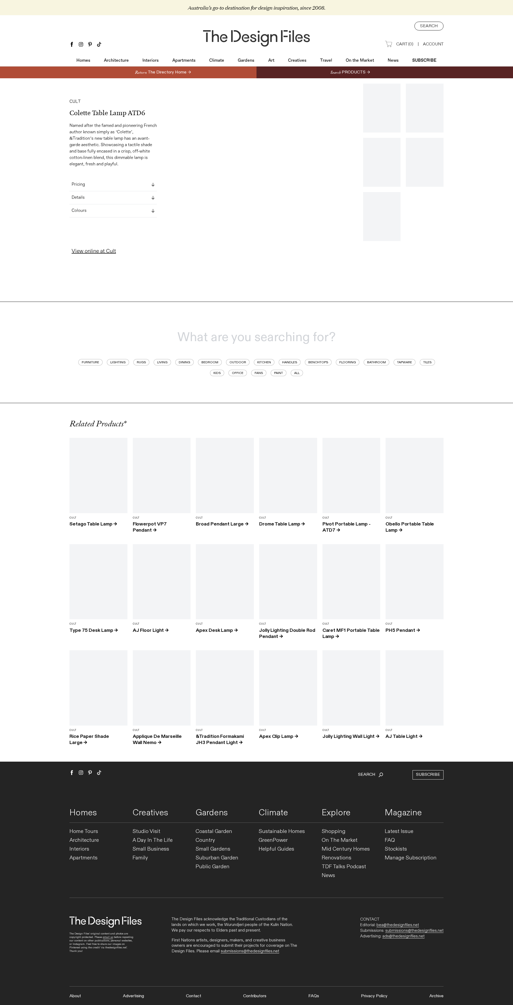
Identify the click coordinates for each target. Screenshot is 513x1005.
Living (162, 362)
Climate (216, 61)
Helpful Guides (276, 849)
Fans (259, 373)
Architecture (116, 61)
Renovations (336, 858)
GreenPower (273, 840)
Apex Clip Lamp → (278, 736)
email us (108, 937)
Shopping (333, 831)
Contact (193, 996)
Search (429, 26)
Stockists (396, 849)
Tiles (427, 362)
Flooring (347, 362)
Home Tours (83, 831)
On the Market (360, 61)
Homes (83, 61)
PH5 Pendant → (403, 630)
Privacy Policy (374, 996)
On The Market (339, 840)
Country (205, 840)
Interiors (150, 61)
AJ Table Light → (404, 736)
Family (140, 858)
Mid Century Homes (346, 849)
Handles (289, 362)
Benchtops (318, 362)
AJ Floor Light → (151, 630)
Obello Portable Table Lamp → (410, 527)
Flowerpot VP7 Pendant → (150, 527)
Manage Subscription (411, 858)
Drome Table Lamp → (282, 524)
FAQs (313, 996)
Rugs (141, 362)
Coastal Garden (214, 831)
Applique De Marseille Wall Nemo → (157, 739)
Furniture (90, 362)
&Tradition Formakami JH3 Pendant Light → (220, 739)
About (75, 996)
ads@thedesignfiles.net (403, 936)
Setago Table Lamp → (93, 524)
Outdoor (238, 362)
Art (271, 61)
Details (78, 198)
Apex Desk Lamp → (217, 630)
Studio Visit (146, 831)
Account (433, 44)
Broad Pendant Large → (222, 524)
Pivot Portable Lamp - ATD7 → (346, 527)
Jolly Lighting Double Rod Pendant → (287, 633)
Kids (217, 373)
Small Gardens (213, 849)
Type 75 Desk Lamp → (93, 630)
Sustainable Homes (282, 831)
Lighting (118, 362)
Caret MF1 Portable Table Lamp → (351, 633)
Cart (404, 44)
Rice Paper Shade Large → (89, 739)
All (297, 373)
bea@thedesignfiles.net (397, 925)
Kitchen (264, 362)
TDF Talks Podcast (344, 866)
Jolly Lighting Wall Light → (351, 736)
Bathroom (376, 362)
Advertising (133, 996)
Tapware (404, 362)
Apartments (184, 61)
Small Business (151, 849)
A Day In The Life (153, 840)
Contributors (254, 996)
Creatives (297, 61)
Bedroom (209, 362)
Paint (278, 373)
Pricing (78, 184)
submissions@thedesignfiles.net (250, 951)
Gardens (246, 61)
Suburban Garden (217, 858)
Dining (184, 362)
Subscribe (424, 61)
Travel (326, 61)
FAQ (390, 840)
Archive (436, 996)
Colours (79, 211)
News (393, 61)
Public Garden (213, 866)
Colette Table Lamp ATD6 (107, 113)
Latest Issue (399, 831)
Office (237, 373)
